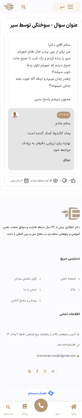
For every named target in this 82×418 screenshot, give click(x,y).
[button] (23, 6)
